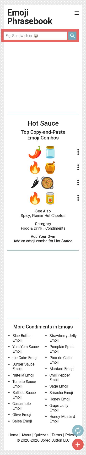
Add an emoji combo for (43, 241)
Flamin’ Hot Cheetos (48, 215)
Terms (57, 435)
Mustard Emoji (61, 368)
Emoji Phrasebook (29, 17)
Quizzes (41, 435)
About (26, 435)
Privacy (71, 435)
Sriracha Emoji (61, 392)
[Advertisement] (43, 78)
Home (13, 435)
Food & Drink (31, 228)
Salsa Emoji (22, 421)
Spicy (25, 215)
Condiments (55, 228)
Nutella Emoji (23, 375)
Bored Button (51, 440)
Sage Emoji (58, 386)
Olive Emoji (21, 414)
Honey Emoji (59, 399)
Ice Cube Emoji (24, 357)
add (78, 444)
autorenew (78, 430)
